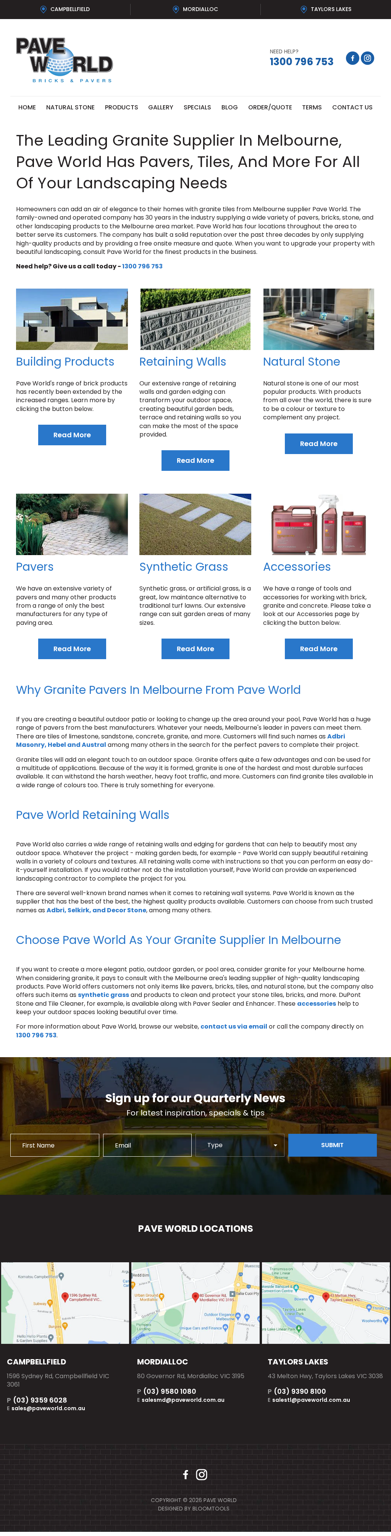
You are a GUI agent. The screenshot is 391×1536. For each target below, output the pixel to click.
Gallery (160, 107)
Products (121, 107)
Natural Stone (70, 107)
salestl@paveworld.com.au (309, 1400)
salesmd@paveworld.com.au (181, 1400)
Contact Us (352, 107)
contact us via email (233, 1026)
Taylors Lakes (331, 9)
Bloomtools (210, 1508)
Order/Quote (270, 107)
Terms (312, 107)
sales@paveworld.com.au (46, 1408)
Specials (197, 107)
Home (27, 107)
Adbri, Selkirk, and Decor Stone (96, 910)
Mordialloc (200, 9)
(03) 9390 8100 (297, 1391)
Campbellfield (70, 9)
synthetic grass (103, 994)
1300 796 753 (302, 58)
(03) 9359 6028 (37, 1400)
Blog (229, 107)
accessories (316, 1003)
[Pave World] (103, 60)
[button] (72, 435)
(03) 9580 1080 (166, 1391)
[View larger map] (65, 1303)
